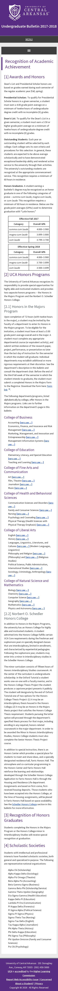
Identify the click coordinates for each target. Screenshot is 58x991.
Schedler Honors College (24, 804)
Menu (29, 39)
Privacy (39, 983)
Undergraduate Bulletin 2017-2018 (29, 26)
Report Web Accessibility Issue (22, 979)
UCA (10, 971)
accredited (20, 971)
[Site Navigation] (29, 50)
